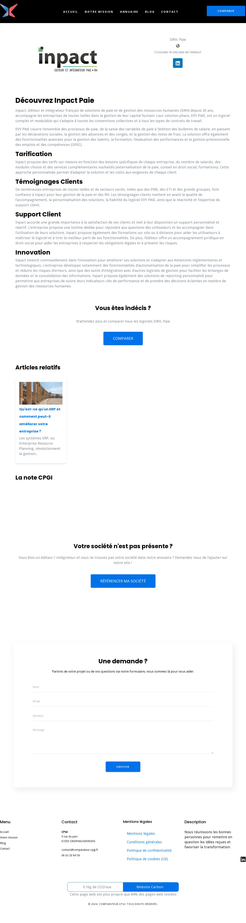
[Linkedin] (178, 63)
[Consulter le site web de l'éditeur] (178, 46)
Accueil (70, 11)
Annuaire (129, 11)
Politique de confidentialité (149, 850)
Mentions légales (141, 833)
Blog (150, 11)
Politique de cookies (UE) (147, 858)
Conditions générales (144, 842)
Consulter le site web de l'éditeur (177, 52)
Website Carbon (149, 887)
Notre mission (99, 11)
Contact (170, 11)
